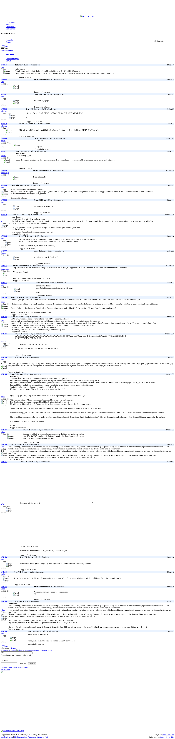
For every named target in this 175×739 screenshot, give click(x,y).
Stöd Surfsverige (20, 737)
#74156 (4, 587)
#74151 (4, 462)
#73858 (4, 109)
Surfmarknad (10, 27)
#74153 (4, 557)
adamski (4, 111)
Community (10, 22)
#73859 (4, 124)
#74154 (4, 572)
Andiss (3, 156)
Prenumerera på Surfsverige (13, 731)
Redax (13, 648)
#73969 (4, 215)
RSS (46, 737)
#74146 (4, 374)
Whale (3, 504)
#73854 (4, 65)
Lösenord (4, 661)
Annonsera (32, 737)
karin (3, 574)
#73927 (4, 151)
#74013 (4, 266)
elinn (3, 302)
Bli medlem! (5, 670)
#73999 (4, 251)
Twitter (171, 737)
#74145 (4, 357)
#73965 (4, 185)
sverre (3, 141)
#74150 (4, 445)
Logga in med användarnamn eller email (16, 655)
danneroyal (5, 173)
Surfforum (9, 25)
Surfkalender (10, 29)
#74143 (4, 317)
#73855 (4, 80)
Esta (2, 285)
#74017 (4, 283)
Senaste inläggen (12, 59)
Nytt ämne (10, 54)
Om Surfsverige (7, 737)
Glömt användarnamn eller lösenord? (15, 667)
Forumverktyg (7, 50)
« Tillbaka (4, 46)
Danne (3, 253)
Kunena (13, 650)
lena (2, 67)
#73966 (4, 200)
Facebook (163, 737)
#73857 (4, 94)
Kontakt (40, 737)
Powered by (5, 650)
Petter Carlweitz (168, 735)
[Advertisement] (59, 8)
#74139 (4, 297)
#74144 (4, 334)
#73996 (4, 236)
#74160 (4, 631)
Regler (8, 61)
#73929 (4, 171)
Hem (7, 20)
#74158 (4, 601)
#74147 (4, 430)
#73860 (4, 138)
